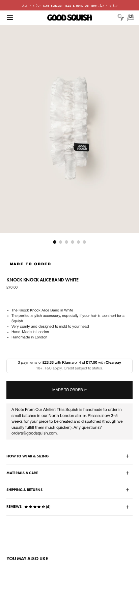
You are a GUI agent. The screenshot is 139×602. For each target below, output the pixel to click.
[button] (9, 17)
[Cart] (130, 17)
